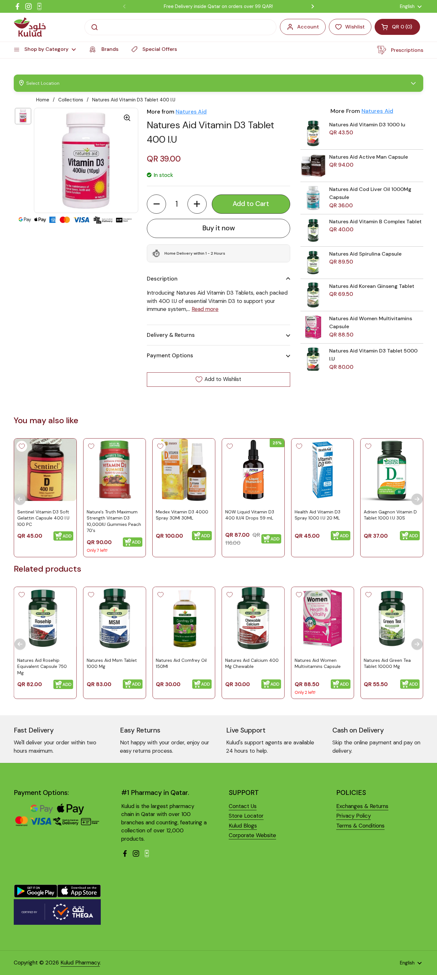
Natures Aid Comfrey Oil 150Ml (181, 663)
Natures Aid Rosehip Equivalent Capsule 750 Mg (42, 666)
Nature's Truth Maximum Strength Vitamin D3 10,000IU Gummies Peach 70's (114, 521)
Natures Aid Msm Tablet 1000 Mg (112, 663)
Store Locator (246, 815)
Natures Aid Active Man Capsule (368, 157)
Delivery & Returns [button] (171, 334)
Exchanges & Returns (362, 806)
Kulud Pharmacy (80, 962)
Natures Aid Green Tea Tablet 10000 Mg (387, 663)
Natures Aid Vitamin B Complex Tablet (375, 221)
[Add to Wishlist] (21, 446)
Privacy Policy (353, 815)
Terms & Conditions (360, 825)
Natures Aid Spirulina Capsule (365, 253)
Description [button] (162, 278)
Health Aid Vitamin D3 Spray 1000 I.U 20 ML (317, 515)
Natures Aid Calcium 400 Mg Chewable (252, 663)
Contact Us (243, 806)
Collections (70, 100)
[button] (156, 204)
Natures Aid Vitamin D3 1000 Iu (367, 124)
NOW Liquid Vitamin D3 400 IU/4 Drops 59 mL (249, 515)
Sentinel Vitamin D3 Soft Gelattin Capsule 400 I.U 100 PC (43, 518)
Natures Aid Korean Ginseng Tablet (371, 286)
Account (308, 26)
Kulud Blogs (243, 825)
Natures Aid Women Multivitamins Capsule (318, 663)
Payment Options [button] (170, 355)
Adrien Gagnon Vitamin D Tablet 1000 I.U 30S (390, 515)
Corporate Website (252, 835)
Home (42, 100)
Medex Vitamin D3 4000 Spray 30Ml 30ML (182, 515)
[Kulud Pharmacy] (30, 27)
